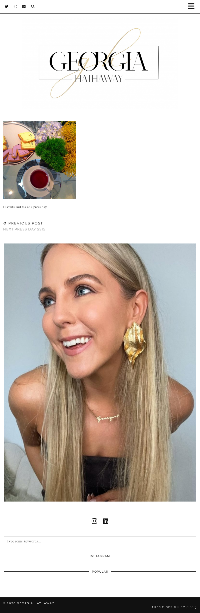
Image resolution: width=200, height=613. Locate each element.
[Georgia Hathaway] (100, 54)
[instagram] (94, 521)
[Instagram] (15, 6)
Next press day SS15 (24, 226)
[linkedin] (105, 521)
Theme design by (174, 607)
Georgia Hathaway (35, 603)
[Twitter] (7, 6)
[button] (193, 6)
